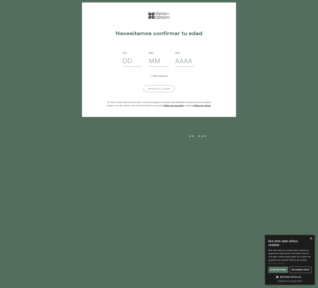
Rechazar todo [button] (300, 269)
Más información (276, 263)
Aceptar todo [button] (278, 269)
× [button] (311, 238)
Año (177, 53)
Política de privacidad (173, 105)
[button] (289, 277)
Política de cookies (202, 105)
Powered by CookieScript (290, 281)
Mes (151, 53)
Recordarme (160, 76)
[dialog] (290, 260)
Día (125, 53)
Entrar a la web (159, 88)
